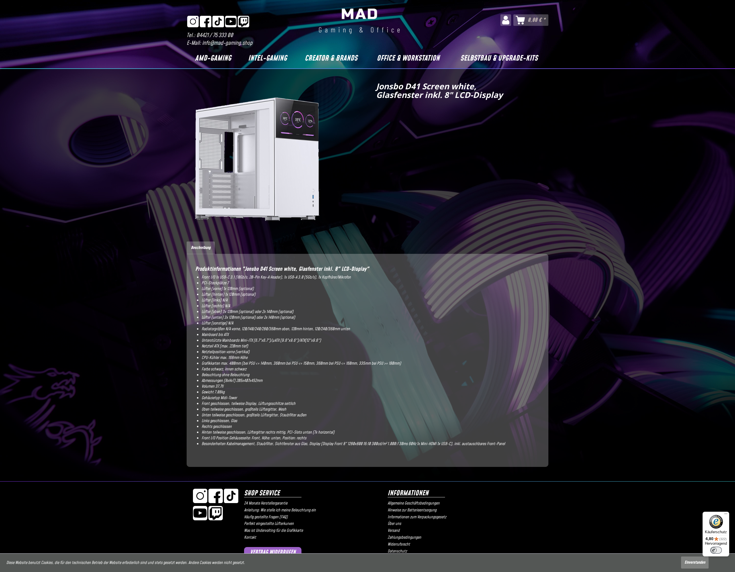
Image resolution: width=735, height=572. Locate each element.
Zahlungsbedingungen (404, 537)
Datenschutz (397, 551)
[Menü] (725, 515)
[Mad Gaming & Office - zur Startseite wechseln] (359, 21)
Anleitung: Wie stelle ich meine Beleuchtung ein (280, 510)
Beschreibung (200, 248)
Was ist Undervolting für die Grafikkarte (273, 531)
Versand (394, 531)
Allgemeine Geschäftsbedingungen (414, 503)
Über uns (394, 524)
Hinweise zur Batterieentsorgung (412, 510)
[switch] (716, 550)
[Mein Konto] (505, 20)
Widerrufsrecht (399, 544)
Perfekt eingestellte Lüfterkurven (269, 524)
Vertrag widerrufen (273, 552)
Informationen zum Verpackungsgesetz (417, 517)
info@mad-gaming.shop (227, 43)
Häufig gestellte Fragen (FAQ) (266, 517)
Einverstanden (694, 562)
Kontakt (250, 537)
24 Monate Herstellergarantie (265, 503)
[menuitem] (505, 20)
